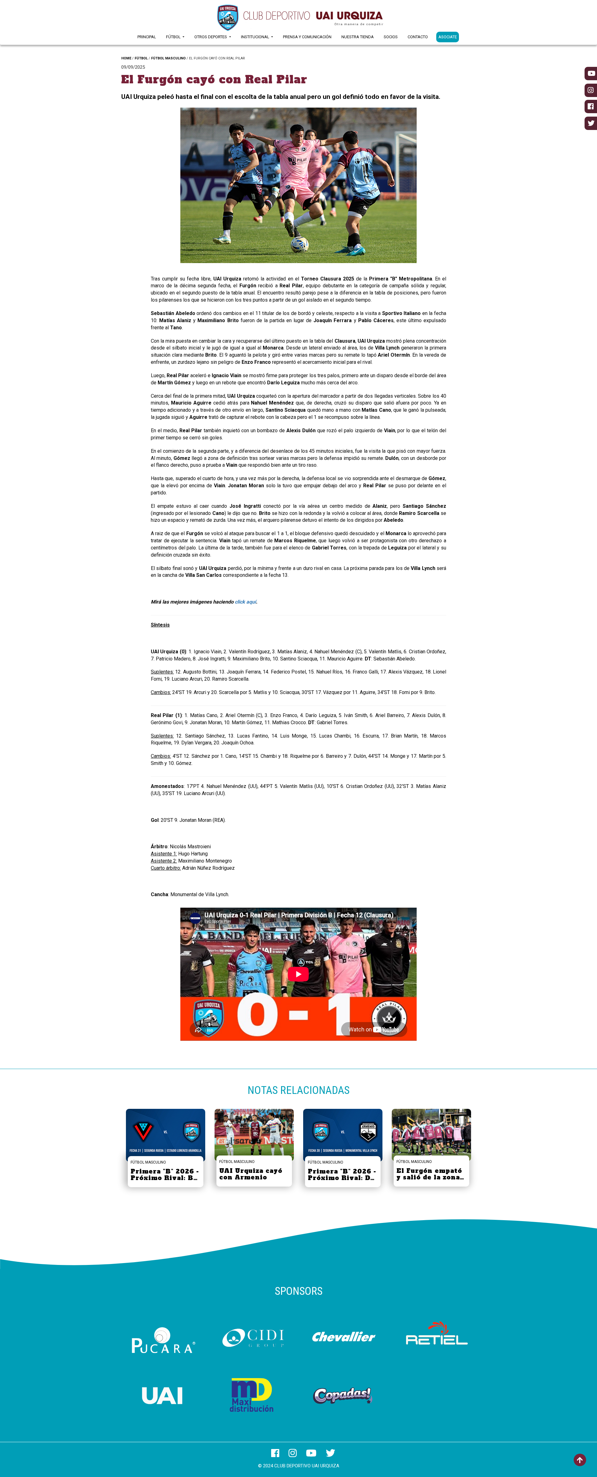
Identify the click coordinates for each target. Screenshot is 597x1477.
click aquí (245, 602)
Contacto (418, 37)
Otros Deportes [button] (211, 37)
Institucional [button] (255, 37)
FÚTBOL (141, 58)
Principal (146, 37)
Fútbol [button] (174, 37)
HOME (126, 58)
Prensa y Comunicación (307, 37)
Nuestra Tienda (357, 37)
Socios (391, 37)
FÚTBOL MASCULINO (168, 58)
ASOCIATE (447, 37)
